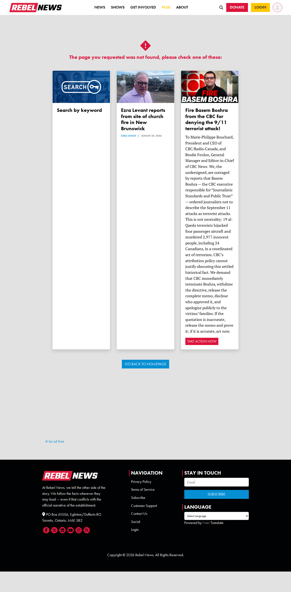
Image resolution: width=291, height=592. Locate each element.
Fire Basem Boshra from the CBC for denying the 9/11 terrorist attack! (206, 119)
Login (135, 529)
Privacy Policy (141, 481)
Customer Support (144, 505)
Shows (118, 7)
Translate (216, 522)
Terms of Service (143, 489)
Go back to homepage (145, 364)
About (182, 7)
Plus (166, 7)
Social (135, 521)
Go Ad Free (56, 441)
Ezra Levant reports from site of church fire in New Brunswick (143, 119)
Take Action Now (201, 341)
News (99, 7)
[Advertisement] (145, 408)
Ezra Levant (128, 135)
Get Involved (143, 7)
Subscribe (138, 497)
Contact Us (139, 513)
